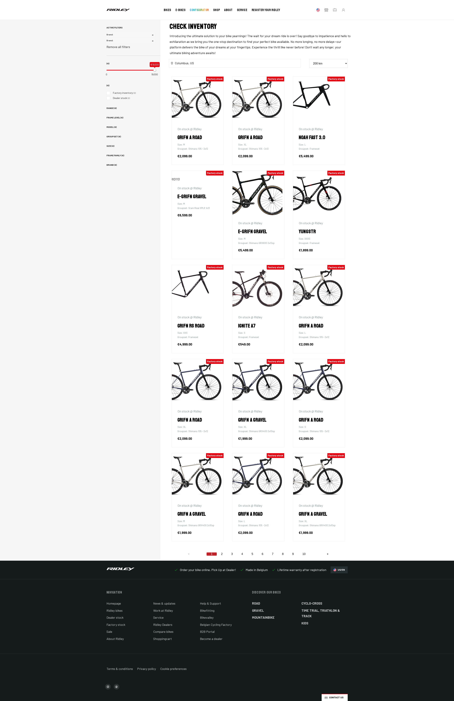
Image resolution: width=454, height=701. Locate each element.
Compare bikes (163, 632)
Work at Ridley (163, 610)
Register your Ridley (266, 10)
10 (304, 553)
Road (256, 603)
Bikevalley (207, 617)
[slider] (154, 70)
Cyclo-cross (311, 603)
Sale (109, 632)
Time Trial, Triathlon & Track (320, 613)
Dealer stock (121, 97)
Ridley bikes (114, 610)
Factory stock (115, 625)
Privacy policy (146, 669)
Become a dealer (211, 639)
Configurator (199, 10)
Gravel (258, 610)
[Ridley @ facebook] (116, 687)
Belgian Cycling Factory (216, 625)
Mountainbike (263, 617)
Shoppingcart (162, 639)
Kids (304, 623)
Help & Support (210, 603)
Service (242, 10)
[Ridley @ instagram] (108, 687)
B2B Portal (207, 632)
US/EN (341, 569)
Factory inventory (124, 92)
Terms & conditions (119, 669)
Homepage (113, 603)
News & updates (164, 603)
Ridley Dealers (162, 625)
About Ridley (115, 639)
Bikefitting (207, 610)
